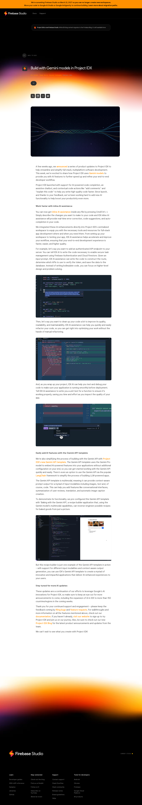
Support (43, 13)
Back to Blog (32, 55)
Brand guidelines (58, 795)
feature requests (78, 610)
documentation (43, 616)
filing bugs (61, 610)
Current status (126, 753)
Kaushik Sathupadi (55, 75)
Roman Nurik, (44, 75)
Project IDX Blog (44, 623)
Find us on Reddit (37, 783)
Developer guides (15, 779)
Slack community (58, 787)
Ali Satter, (35, 75)
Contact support (58, 779)
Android (77, 779)
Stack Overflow (57, 783)
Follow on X (35, 787)
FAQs (54, 798)
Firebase (77, 787)
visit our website (81, 616)
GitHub (11, 795)
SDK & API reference (16, 783)
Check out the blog (38, 779)
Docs (35, 13)
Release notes (57, 791)
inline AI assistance (61, 212)
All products (78, 797)
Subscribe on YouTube (35, 792)
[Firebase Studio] (15, 13)
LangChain (41, 475)
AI (33, 83)
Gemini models (96, 173)
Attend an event (36, 797)
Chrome (77, 783)
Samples (12, 787)
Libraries (12, 791)
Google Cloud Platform (79, 792)
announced (62, 166)
